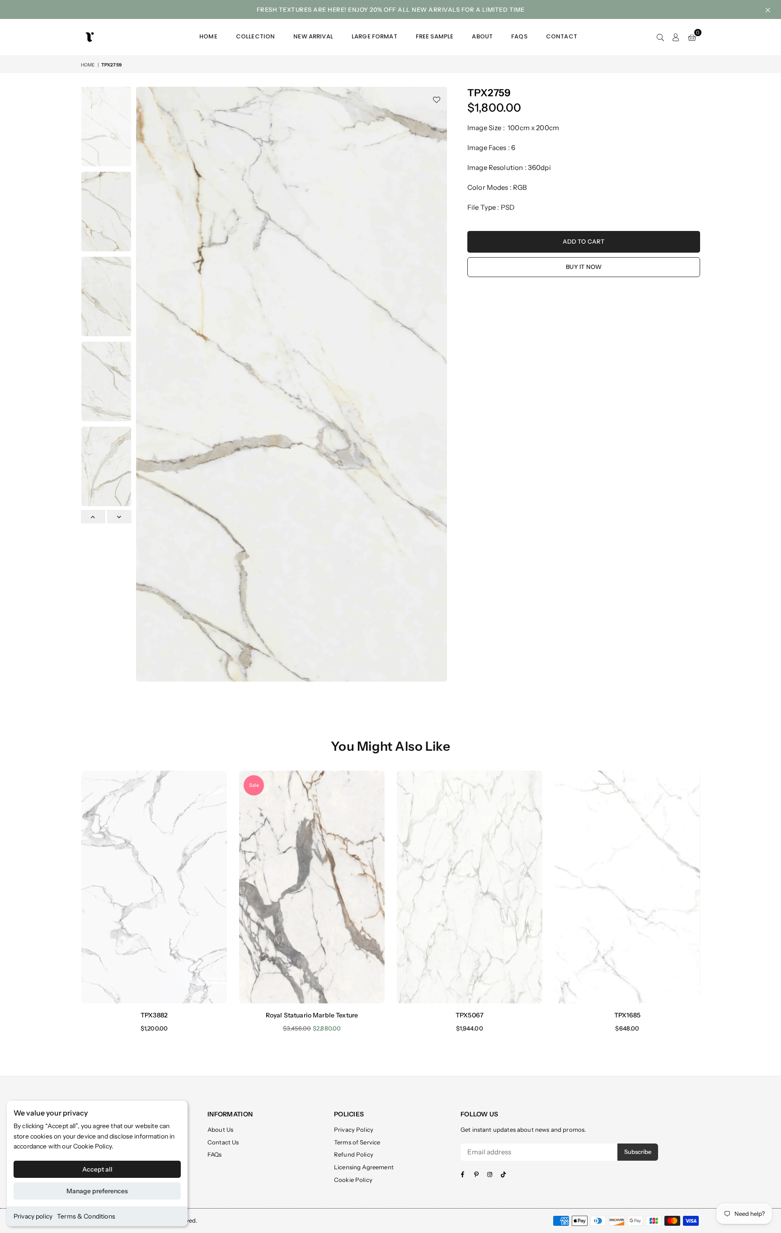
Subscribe (637, 1151)
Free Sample (435, 36)
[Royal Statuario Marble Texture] (312, 887)
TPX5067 (470, 1015)
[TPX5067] (469, 887)
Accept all (97, 1169)
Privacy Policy (353, 1129)
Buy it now (584, 266)
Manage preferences (97, 1191)
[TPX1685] (627, 887)
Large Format (374, 36)
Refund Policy (353, 1154)
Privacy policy (33, 1216)
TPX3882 (154, 1015)
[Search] (660, 37)
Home (208, 36)
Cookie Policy (92, 1146)
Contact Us (223, 1142)
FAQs (519, 36)
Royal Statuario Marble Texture (312, 1015)
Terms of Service (357, 1142)
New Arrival (313, 36)
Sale (254, 785)
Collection (255, 36)
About (482, 36)
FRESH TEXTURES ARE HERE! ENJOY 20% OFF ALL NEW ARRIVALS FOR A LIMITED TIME (391, 9)
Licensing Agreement (364, 1167)
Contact (561, 36)
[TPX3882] (154, 887)
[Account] (676, 37)
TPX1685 (627, 1015)
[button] (692, 37)
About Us (220, 1129)
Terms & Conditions (86, 1216)
